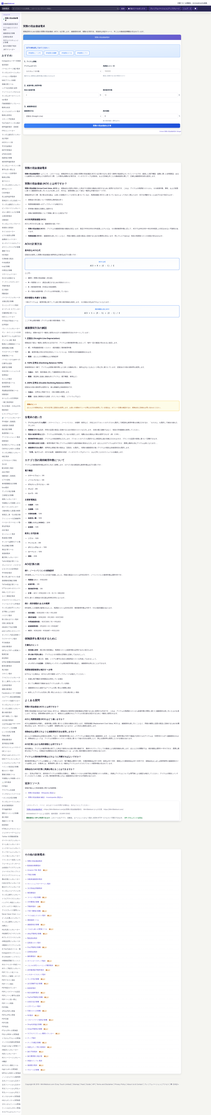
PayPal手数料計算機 (35, 997)
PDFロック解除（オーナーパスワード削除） (11, 976)
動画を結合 (6, 107)
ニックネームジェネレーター (11, 848)
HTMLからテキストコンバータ (11, 829)
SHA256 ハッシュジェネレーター (11, 371)
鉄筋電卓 (5, 825)
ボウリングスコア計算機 (11, 247)
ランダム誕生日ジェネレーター (11, 135)
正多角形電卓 (7, 685)
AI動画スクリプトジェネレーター (11, 945)
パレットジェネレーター (11, 328)
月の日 (4, 464)
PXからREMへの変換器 (10, 1034)
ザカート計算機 (33, 1070)
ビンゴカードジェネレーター (11, 208)
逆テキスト (6, 181)
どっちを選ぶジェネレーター (11, 918)
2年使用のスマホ (66, 53)
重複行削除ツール (8, 774)
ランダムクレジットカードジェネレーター (11, 705)
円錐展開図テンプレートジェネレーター (11, 104)
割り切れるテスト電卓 (10, 619)
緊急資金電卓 (32, 938)
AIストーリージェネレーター (11, 1058)
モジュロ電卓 (7, 379)
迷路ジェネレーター (9, 499)
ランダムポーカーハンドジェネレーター (11, 96)
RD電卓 (30, 1015)
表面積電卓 (6, 553)
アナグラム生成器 (8, 790)
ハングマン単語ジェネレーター (11, 902)
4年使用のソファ (82, 53)
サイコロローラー (8, 232)
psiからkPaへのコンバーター (11, 631)
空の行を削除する (8, 278)
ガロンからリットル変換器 (11, 1104)
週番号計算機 (7, 367)
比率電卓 (5, 325)
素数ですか (6, 251)
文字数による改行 (8, 612)
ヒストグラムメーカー (10, 414)
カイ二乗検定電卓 (8, 596)
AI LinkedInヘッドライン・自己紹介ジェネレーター (11, 957)
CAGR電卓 (6, 193)
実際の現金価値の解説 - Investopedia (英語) (44, 797)
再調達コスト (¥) (109, 66)
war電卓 (5, 100)
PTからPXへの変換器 (10, 1030)
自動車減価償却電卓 (34, 879)
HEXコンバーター (8, 317)
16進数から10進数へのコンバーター (11, 503)
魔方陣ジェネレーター (10, 557)
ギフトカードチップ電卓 (36, 961)
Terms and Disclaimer (105, 1084)
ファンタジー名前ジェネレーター (11, 860)
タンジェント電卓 (8, 534)
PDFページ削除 (7, 1003)
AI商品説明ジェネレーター (11, 941)
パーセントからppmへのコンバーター (11, 359)
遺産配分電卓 (32, 1065)
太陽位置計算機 (7, 301)
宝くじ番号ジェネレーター (11, 681)
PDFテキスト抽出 (8, 980)
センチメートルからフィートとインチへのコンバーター (11, 243)
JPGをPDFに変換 (8, 1011)
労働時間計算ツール (9, 313)
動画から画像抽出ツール (11, 344)
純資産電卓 (31, 988)
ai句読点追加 (6, 154)
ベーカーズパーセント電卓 (11, 522)
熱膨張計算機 (7, 158)
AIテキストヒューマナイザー (11, 747)
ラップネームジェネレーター (11, 852)
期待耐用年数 (107, 90)
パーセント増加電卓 (9, 76)
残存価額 (106, 111)
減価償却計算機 (33, 925)
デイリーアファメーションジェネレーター (11, 875)
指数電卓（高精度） (9, 476)
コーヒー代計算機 (34, 897)
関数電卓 (5, 294)
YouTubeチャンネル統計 (11, 123)
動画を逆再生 (7, 115)
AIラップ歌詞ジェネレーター (11, 968)
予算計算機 (31, 875)
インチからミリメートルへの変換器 (11, 794)
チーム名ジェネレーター (11, 844)
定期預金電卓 (32, 952)
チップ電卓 (31, 1038)
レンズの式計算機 (8, 732)
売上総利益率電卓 (8, 197)
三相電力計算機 (7, 495)
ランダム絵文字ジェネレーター (11, 608)
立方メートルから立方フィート (11, 1081)
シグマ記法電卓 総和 (9, 88)
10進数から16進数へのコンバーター (11, 778)
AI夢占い (5, 926)
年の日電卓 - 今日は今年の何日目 (11, 406)
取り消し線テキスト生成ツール (11, 577)
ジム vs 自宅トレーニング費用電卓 (40, 965)
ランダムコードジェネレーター (11, 802)
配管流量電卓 (7, 666)
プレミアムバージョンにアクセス (156, 1084)
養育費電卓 (31, 893)
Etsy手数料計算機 (34, 947)
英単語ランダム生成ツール (11, 200)
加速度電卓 (6, 387)
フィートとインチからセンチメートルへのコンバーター (11, 92)
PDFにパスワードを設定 (11, 992)
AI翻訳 (4, 1061)
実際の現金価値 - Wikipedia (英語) (41, 793)
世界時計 (5, 375)
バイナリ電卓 (7, 615)
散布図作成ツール (8, 383)
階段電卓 (5, 410)
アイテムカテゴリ (30, 66)
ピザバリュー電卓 (34, 1006)
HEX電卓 (5, 255)
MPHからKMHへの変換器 (11, 1073)
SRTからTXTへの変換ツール (11, 650)
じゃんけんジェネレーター (11, 763)
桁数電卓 (5, 441)
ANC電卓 (5, 530)
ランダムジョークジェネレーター (11, 891)
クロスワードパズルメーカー (11, 600)
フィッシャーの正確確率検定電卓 (11, 519)
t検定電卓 (5, 456)
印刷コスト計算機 (34, 1011)
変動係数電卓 (7, 740)
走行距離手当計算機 (34, 984)
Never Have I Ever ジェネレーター (11, 914)
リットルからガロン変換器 (11, 1108)
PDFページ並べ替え (9, 999)
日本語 (175, 1084)
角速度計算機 (7, 538)
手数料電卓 (31, 906)
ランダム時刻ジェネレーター (11, 453)
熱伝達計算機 (7, 429)
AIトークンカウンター (10, 507)
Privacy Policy (120, 1084)
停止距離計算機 (7, 546)
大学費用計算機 (33, 902)
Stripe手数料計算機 (34, 1029)
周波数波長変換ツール (10, 391)
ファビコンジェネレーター (11, 678)
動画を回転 (6, 177)
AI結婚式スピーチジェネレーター (11, 933)
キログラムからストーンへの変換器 (11, 1112)
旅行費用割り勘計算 (34, 1056)
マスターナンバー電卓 (10, 352)
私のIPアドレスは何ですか (11, 336)
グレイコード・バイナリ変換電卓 (11, 565)
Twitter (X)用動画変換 (10, 837)
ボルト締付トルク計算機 (11, 212)
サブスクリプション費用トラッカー (40, 1033)
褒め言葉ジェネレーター (11, 879)
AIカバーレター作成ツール (11, 964)
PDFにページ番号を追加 (11, 996)
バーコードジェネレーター (11, 297)
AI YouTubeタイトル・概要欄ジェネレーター (11, 949)
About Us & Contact (135, 1084)
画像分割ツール (7, 84)
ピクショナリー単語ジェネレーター (11, 906)
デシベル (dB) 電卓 (9, 340)
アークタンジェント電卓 (11, 437)
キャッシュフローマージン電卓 (38, 884)
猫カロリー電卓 (7, 771)
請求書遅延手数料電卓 (35, 970)
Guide (88, 1084)
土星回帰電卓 (7, 216)
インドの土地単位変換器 (11, 1042)
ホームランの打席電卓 (10, 398)
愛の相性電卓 (7, 712)
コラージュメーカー (9, 274)
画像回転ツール (7, 356)
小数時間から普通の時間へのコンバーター (11, 511)
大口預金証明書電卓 (34, 888)
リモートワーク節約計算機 (37, 1020)
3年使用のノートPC (34, 53)
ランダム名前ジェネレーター (11, 709)
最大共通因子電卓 (9, 46)
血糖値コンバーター (9, 239)
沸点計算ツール (7, 550)
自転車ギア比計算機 (9, 627)
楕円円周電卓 (7, 150)
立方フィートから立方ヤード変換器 (11, 1085)
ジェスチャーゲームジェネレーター (11, 833)
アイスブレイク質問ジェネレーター (11, 910)
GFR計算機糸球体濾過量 (11, 662)
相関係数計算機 (7, 348)
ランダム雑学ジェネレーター (11, 895)
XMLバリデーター (8, 592)
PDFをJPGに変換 (8, 1015)
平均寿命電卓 (7, 573)
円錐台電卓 (6, 736)
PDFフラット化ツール (10, 972)
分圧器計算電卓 (7, 720)
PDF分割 (5, 1023)
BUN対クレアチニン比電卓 (11, 445)
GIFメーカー (6, 751)
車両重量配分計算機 (9, 484)
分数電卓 (5, 220)
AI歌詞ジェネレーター (10, 1050)
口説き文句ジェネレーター (11, 883)
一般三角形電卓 (7, 402)
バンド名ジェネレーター (11, 856)
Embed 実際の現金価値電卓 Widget (170, 131)
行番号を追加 (7, 363)
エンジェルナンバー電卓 (11, 111)
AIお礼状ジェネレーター (11, 930)
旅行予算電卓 (32, 1052)
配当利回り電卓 (7, 468)
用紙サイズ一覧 (7, 821)
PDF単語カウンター (9, 988)
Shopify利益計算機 (34, 1024)
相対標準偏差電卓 (8, 162)
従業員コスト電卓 (34, 943)
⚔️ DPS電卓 (6, 782)
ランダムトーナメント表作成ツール (11, 166)
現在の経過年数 (29, 90)
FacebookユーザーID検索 (11, 693)
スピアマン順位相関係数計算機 (11, 697)
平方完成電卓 (7, 146)
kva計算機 (6, 266)
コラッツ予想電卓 (8, 119)
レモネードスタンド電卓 (36, 974)
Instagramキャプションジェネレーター (11, 953)
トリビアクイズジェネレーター (11, 899)
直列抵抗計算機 (7, 743)
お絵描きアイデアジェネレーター (11, 868)
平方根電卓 (6, 643)
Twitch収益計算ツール (10, 561)
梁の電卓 (5, 817)
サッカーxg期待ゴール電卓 (11, 542)
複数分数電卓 (7, 689)
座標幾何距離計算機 (9, 581)
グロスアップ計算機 (9, 728)
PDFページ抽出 (7, 984)
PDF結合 (5, 1027)
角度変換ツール (7, 433)
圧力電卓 (5, 290)
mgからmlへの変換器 (10, 1069)
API (93, 1084)
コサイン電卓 (7, 674)
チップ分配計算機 (34, 1043)
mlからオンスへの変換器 (11, 1100)
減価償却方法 (29, 111)
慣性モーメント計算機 (10, 813)
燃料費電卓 (31, 956)
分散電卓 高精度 (8, 425)
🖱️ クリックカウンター (10, 282)
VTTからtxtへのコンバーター (11, 588)
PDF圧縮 (5, 1019)
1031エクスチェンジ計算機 (10, 41)
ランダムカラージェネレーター (11, 73)
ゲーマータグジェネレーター (11, 840)
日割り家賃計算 (7, 623)
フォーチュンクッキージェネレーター (11, 864)
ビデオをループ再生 (9, 460)
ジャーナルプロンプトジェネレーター (11, 871)
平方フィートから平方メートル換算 (11, 1089)
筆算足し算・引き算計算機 (11, 515)
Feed (83, 1084)
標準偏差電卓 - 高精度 (10, 127)
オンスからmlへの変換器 (11, 1096)
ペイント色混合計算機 (10, 767)
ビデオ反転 (6, 480)
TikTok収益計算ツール (10, 584)
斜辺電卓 (5, 658)
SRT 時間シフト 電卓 (10, 716)
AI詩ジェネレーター (9, 1054)
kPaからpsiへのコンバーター (11, 755)
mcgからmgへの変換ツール (11, 1046)
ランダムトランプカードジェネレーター (11, 224)
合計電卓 (5, 138)
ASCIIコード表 (7, 142)
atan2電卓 (6, 472)
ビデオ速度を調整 (8, 235)
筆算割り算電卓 (7, 228)
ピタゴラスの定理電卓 (10, 569)
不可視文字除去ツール (10, 321)
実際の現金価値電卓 (34, 861)
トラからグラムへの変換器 (11, 1038)
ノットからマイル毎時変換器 (11, 1077)
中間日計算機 (7, 270)
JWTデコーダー (9, 49)
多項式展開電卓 (7, 805)
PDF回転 (5, 1007)
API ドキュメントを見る (133, 818)
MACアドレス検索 (9, 80)
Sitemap (76, 1084)
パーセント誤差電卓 (9, 173)
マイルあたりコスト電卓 (36, 915)
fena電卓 (5, 487)
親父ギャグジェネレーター (11, 887)
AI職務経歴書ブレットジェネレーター (11, 961)
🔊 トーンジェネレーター (11, 418)
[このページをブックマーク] (195, 8)
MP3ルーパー (7, 189)
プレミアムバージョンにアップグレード (165, 9)
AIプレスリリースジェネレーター (11, 937)
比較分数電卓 (7, 646)
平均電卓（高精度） (9, 422)
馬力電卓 (5, 670)
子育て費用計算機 (34, 911)
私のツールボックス (137, 8)
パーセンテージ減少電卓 (11, 69)
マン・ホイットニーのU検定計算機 (11, 332)
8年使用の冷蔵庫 (51, 53)
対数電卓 (5, 394)
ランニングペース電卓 (10, 305)
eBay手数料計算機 (34, 934)
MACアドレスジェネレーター (11, 759)
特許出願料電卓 (33, 993)
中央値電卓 (6, 263)
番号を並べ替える (8, 169)
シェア (185, 8)
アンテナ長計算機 (8, 491)
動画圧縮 (5, 654)
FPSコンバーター (8, 131)
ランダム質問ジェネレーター (11, 922)
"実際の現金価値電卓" (34, 809)
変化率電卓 (6, 526)
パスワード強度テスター (11, 701)
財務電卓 (5, 9)
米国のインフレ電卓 (34, 1061)
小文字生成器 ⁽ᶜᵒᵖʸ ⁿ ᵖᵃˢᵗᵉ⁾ (11, 724)
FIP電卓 (5, 786)
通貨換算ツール (33, 920)
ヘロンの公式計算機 (9, 798)
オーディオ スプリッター (11, 309)
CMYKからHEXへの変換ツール (11, 449)
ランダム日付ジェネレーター (11, 185)
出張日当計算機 (33, 1002)
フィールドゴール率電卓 (11, 604)
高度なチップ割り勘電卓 (36, 1047)
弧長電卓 (5, 65)
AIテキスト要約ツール (10, 1065)
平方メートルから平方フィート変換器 (11, 1092)
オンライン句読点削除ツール (11, 635)
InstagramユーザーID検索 (11, 61)
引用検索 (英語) (7, 259)
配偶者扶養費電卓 (34, 866)
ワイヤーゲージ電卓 (9, 639)
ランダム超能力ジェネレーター (11, 204)
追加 (122, 9)
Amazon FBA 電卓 (34, 870)
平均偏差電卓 (7, 809)
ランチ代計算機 (33, 979)
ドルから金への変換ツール (37, 929)
